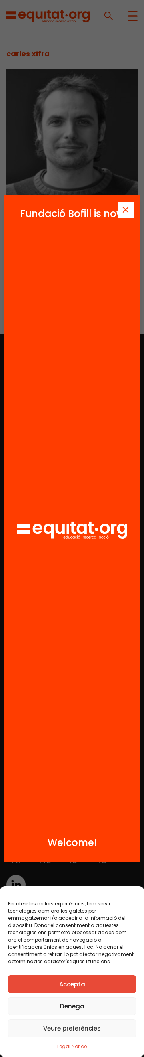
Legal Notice (72, 1046)
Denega (72, 1006)
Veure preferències (72, 1028)
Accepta (72, 984)
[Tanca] (126, 210)
